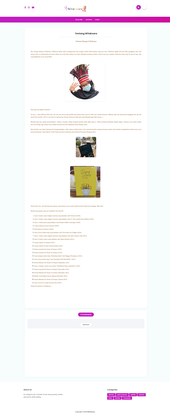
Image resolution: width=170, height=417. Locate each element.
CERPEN (133, 395)
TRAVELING (127, 398)
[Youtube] (33, 8)
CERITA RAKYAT (122, 395)
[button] (138, 7)
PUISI (110, 398)
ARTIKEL (111, 395)
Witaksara (91, 412)
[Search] (144, 7)
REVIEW (117, 398)
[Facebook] (25, 8)
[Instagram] (29, 8)
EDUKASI (141, 395)
